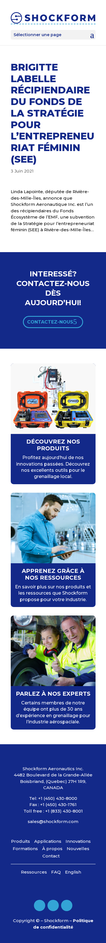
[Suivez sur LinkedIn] (53, 905)
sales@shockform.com (53, 821)
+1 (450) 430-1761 (58, 804)
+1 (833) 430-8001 (64, 811)
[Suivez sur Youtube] (39, 905)
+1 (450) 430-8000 (57, 798)
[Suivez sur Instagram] (66, 905)
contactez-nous (50, 322)
